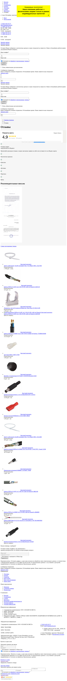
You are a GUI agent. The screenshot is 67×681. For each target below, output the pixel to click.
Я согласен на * (16, 651)
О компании (7, 5)
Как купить (7, 578)
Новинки (6, 587)
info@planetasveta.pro (6, 25)
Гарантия (6, 577)
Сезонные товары (9, 588)
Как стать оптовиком (10, 580)
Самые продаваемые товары (8, 246)
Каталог (6, 2)
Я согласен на (16, 61)
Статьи (6, 9)
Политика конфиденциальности (13, 601)
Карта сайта (7, 581)
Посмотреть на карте (58, 634)
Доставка (6, 8)
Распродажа (7, 590)
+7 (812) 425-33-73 (6, 23)
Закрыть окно (4, 73)
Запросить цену (15, 673)
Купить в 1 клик (5, 659)
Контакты (6, 11)
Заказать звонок (5, 42)
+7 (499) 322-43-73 (6, 26)
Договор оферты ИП (9, 604)
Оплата (6, 6)
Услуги (6, 3)
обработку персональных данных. (19, 61)
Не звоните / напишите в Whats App (12, 556)
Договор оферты (8, 603)
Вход (5, 18)
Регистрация (7, 19)
